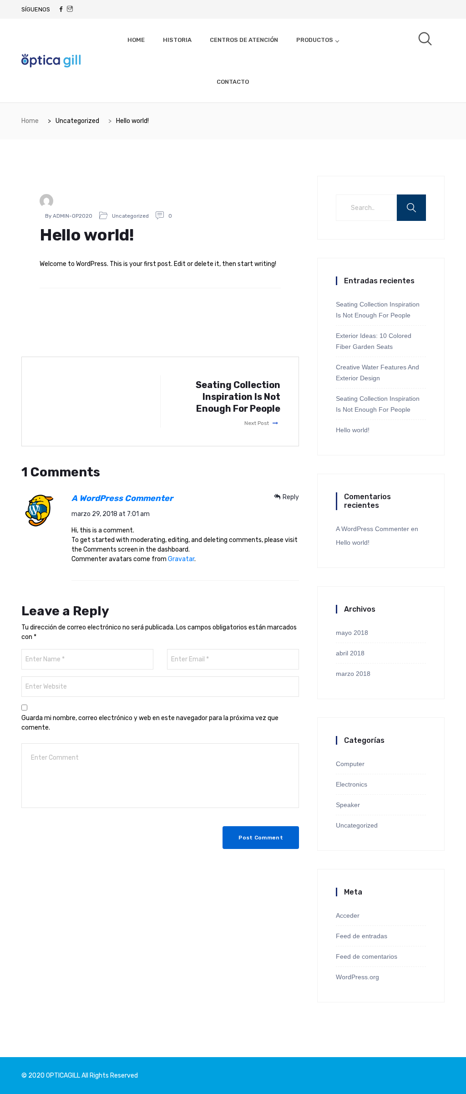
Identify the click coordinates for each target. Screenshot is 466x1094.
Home (30, 121)
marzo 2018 (353, 673)
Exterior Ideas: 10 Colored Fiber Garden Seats (373, 341)
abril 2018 (350, 653)
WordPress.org (357, 977)
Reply (291, 497)
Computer (350, 763)
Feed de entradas (361, 936)
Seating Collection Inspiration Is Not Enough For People (378, 310)
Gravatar (181, 559)
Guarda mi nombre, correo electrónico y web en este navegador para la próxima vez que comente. (150, 722)
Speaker (348, 804)
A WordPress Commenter (122, 498)
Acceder (348, 915)
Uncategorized (130, 216)
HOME (136, 39)
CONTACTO (233, 81)
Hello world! (353, 430)
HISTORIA (177, 39)
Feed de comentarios (366, 956)
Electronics (351, 784)
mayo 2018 (352, 632)
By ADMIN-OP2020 (68, 216)
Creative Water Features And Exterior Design (377, 372)
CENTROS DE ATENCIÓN (244, 39)
